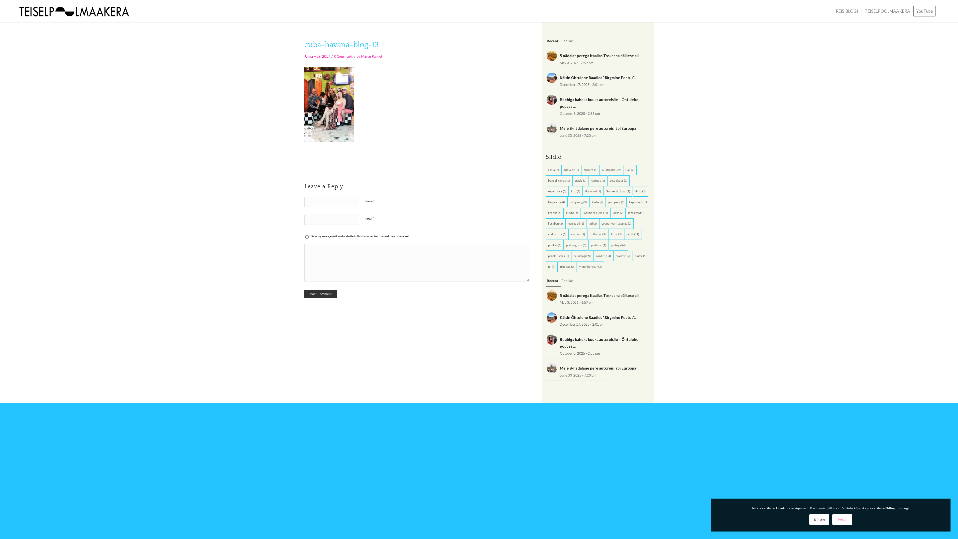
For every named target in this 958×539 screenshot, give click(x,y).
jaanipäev (616, 202)
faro (575, 191)
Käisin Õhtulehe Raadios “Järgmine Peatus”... (598, 77)
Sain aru (819, 519)
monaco (578, 234)
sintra (641, 256)
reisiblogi (582, 256)
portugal (618, 245)
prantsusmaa (558, 256)
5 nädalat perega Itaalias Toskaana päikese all (599, 55)
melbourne (557, 234)
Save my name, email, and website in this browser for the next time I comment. (360, 236)
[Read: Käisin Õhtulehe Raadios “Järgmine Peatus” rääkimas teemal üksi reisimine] (552, 78)
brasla (581, 180)
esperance (557, 191)
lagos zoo (636, 212)
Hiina (640, 191)
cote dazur (618, 180)
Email (369, 219)
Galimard (593, 191)
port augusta (576, 245)
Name (369, 201)
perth (632, 234)
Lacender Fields (595, 212)
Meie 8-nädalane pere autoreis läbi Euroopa (598, 128)
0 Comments (343, 56)
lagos (618, 212)
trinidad (567, 266)
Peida (842, 519)
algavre (591, 169)
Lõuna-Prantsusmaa (616, 223)
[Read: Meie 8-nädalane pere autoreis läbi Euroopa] (552, 128)
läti (593, 223)
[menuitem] (847, 11)
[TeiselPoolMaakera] (76, 11)
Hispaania (556, 202)
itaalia (597, 202)
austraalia (611, 169)
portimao (598, 245)
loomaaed (576, 223)
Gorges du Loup (618, 191)
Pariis (616, 234)
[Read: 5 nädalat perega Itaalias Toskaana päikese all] (552, 56)
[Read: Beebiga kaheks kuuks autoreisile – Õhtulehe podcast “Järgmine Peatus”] (552, 100)
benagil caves (559, 180)
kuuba (572, 212)
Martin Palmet (371, 56)
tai (551, 266)
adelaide (571, 169)
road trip (603, 256)
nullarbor (598, 234)
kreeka (554, 212)
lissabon (555, 223)
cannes (598, 180)
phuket (554, 245)
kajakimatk (638, 202)
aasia (553, 169)
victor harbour (590, 266)
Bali (629, 169)
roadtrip (623, 256)
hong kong (578, 202)
